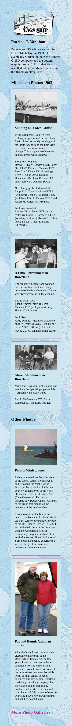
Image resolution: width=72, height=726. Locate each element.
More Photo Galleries (30, 712)
